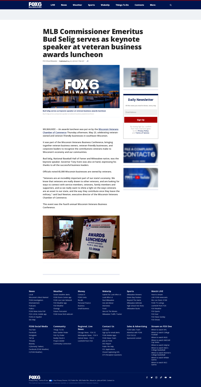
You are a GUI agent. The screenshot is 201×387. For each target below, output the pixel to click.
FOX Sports (155, 311)
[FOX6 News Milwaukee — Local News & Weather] (36, 5)
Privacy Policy (143, 131)
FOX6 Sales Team (133, 330)
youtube (166, 377)
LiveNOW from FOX (158, 306)
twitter (152, 377)
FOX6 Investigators (36, 300)
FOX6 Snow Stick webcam (63, 314)
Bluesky (32, 344)
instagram (156, 377)
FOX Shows (155, 320)
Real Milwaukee (108, 300)
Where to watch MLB (159, 337)
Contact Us (108, 326)
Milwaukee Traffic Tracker (112, 314)
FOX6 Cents (82, 297)
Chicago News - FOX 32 (87, 332)
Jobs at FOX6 (107, 341)
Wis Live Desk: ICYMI (159, 300)
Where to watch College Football (160, 333)
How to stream (157, 294)
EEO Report (106, 344)
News (32, 291)
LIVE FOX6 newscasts (159, 297)
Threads (32, 341)
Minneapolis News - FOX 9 (88, 335)
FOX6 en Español (35, 317)
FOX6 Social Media (38, 326)
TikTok (31, 338)
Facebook (32, 332)
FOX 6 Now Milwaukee (50, 61)
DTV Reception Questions (112, 355)
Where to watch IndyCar (160, 345)
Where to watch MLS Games (159, 363)
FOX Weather (58, 306)
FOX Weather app (60, 303)
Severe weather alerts (61, 294)
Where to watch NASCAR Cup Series (160, 341)
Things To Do (58, 330)
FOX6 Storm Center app (62, 297)
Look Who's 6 (107, 297)
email (170, 377)
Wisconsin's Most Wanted (38, 297)
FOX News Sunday (158, 317)
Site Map (32, 320)
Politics (31, 308)
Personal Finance (84, 303)
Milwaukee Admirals (134, 303)
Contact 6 (81, 294)
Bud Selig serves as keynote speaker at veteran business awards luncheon (74, 111)
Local (31, 294)
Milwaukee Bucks (133, 308)
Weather (57, 291)
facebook (147, 377)
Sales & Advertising (137, 326)
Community (59, 326)
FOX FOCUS (131, 335)
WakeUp (106, 291)
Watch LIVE (157, 291)
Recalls (80, 300)
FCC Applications (108, 349)
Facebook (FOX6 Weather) (39, 349)
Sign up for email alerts (111, 332)
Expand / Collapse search (170, 5)
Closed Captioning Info (110, 352)
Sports (130, 291)
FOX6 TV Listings (157, 303)
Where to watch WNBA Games (160, 359)
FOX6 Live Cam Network (62, 300)
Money (81, 291)
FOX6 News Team (109, 338)
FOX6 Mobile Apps (109, 335)
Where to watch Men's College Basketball (159, 349)
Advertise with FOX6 (134, 332)
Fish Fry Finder (58, 335)
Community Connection (62, 344)
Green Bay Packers (134, 297)
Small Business (83, 308)
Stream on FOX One (161, 326)
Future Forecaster (60, 311)
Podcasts (32, 306)
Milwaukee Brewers (134, 294)
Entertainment (34, 303)
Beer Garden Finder (60, 332)
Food (104, 308)
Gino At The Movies (109, 311)
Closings (56, 308)
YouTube (32, 330)
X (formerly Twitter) (36, 346)
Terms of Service (142, 133)
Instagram (33, 335)
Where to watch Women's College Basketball (161, 354)
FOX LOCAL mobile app (38, 314)
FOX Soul (154, 314)
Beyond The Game (134, 300)
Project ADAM (58, 341)
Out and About (107, 303)
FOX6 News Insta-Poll (37, 311)
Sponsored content (134, 338)
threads (161, 377)
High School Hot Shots (135, 306)
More (152, 5)
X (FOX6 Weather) (35, 352)
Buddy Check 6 (59, 338)
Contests (105, 330)
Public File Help (108, 346)
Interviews (106, 306)
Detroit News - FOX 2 (86, 338)
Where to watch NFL (159, 330)
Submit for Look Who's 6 (111, 294)
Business (81, 306)
